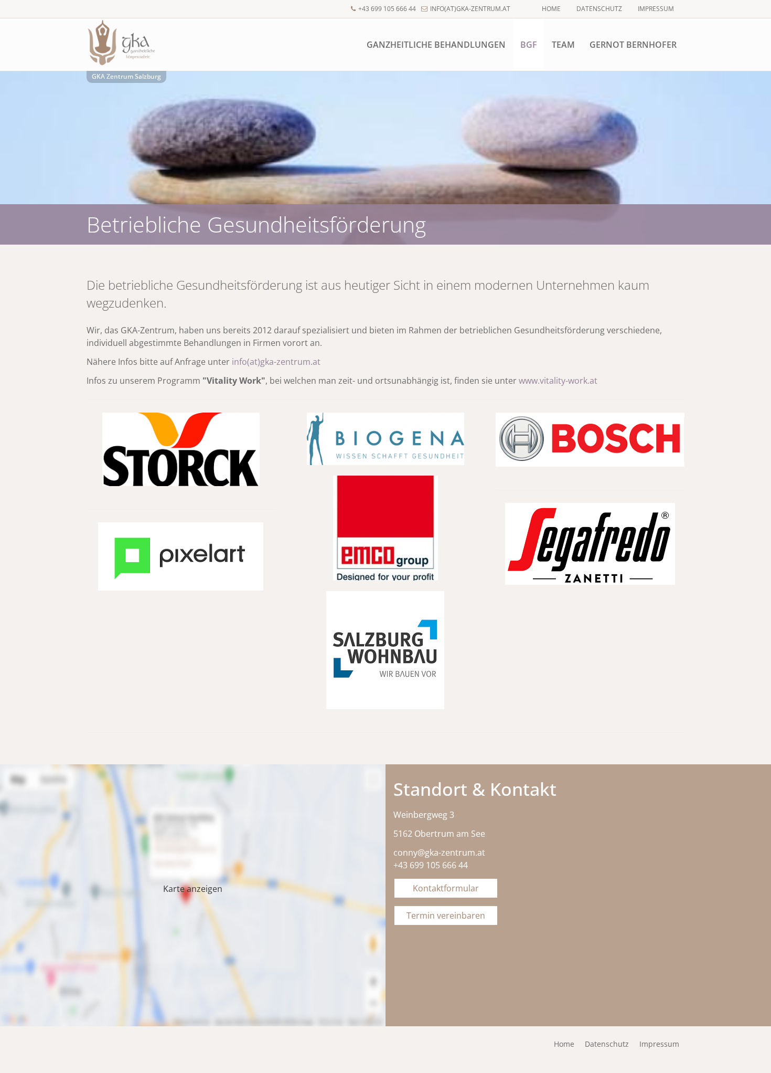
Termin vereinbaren (445, 915)
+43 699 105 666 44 (387, 8)
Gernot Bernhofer (633, 44)
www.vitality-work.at (558, 380)
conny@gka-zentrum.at (439, 852)
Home (551, 8)
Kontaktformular (446, 888)
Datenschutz (599, 8)
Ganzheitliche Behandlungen (436, 44)
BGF (528, 44)
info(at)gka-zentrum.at (470, 8)
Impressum (656, 8)
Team (563, 44)
